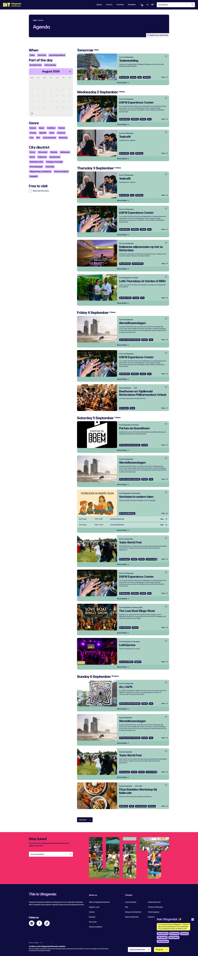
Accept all (159, 950)
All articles (120, 5)
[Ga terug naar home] (12, 5)
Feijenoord (42, 157)
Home (35, 20)
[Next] (69, 71)
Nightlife (42, 133)
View (163, 77)
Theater (33, 133)
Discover (109, 5)
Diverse (33, 128)
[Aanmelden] (70, 854)
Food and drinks (49, 138)
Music (41, 128)
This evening (174, 933)
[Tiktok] (47, 923)
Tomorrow (42, 55)
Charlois (53, 152)
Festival (61, 128)
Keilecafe (124, 806)
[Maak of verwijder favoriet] (166, 56)
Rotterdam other (36, 162)
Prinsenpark (125, 559)
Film (38, 138)
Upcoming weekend (57, 55)
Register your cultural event (159, 35)
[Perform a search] (192, 4)
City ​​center (42, 152)
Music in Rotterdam (132, 917)
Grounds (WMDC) (127, 662)
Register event (94, 907)
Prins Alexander (36, 167)
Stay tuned (93, 922)
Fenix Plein (124, 77)
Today (32, 55)
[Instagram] (31, 923)
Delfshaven (65, 152)
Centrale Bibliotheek (128, 513)
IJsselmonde (55, 157)
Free (31, 138)
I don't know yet (163, 941)
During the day (35, 65)
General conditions (95, 927)
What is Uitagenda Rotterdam (99, 902)
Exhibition (51, 128)
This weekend (162, 937)
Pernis (32, 152)
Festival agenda (153, 912)
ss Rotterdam (125, 264)
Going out (61, 133)
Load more (82, 820)
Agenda (99, 5)
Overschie (50, 167)
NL (148, 5)
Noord (32, 157)
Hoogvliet (33, 176)
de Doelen (124, 408)
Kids (126, 907)
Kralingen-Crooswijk (54, 162)
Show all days (122, 83)
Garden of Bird (126, 298)
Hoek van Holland (61, 172)
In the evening (50, 65)
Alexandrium (125, 119)
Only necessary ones (137, 950)
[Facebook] (39, 923)
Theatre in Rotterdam (155, 907)
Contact (92, 912)
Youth (51, 133)
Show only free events (41, 191)
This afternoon (163, 933)
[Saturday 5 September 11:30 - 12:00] (123, 519)
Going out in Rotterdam (133, 912)
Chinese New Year (154, 902)
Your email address (37, 854)
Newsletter (132, 5)
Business (92, 917)
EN (152, 5)
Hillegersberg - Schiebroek (40, 172)
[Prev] (32, 71)
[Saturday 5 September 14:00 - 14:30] (123, 525)
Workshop (63, 138)
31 (32, 114)
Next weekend (173, 937)
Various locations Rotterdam (130, 340)
